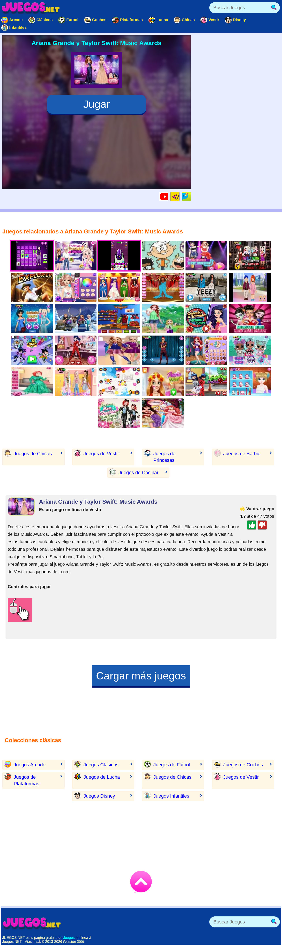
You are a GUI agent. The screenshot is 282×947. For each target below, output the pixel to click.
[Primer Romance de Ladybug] (206, 381)
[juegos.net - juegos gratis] (32, 923)
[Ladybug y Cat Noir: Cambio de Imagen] (75, 350)
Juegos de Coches (243, 764)
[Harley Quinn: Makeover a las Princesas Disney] (250, 255)
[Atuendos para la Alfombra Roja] (163, 287)
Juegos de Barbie (241, 453)
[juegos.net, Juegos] (31, 7)
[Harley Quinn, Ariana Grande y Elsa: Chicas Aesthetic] (75, 381)
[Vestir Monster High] (250, 318)
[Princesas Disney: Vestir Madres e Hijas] (119, 413)
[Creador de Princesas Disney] (206, 350)
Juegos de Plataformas (26, 780)
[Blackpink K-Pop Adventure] (206, 255)
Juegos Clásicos (101, 764)
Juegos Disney (99, 796)
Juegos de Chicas (33, 453)
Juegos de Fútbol (171, 764)
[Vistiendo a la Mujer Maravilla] (206, 318)
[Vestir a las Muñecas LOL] (250, 350)
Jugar (96, 104)
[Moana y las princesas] (163, 413)
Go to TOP (141, 882)
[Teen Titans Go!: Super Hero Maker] (32, 350)
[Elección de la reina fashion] (32, 381)
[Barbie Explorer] (32, 287)
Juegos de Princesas (164, 457)
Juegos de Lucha (101, 777)
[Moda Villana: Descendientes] (163, 350)
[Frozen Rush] (75, 318)
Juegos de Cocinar (138, 472)
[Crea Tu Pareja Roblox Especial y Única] (250, 287)
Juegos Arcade (29, 764)
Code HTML (179, 196)
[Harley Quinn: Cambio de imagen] (250, 381)
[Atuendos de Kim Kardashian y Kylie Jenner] (206, 287)
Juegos (69, 938)
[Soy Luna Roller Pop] (119, 381)
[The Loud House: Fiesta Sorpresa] (163, 255)
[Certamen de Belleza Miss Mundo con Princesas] (119, 287)
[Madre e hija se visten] (163, 318)
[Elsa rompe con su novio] (75, 255)
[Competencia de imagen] (75, 287)
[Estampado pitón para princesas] (32, 318)
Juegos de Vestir (101, 453)
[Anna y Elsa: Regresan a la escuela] (119, 350)
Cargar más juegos (141, 676)
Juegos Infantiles (171, 796)
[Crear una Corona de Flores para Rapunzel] (163, 381)
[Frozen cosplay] (119, 318)
